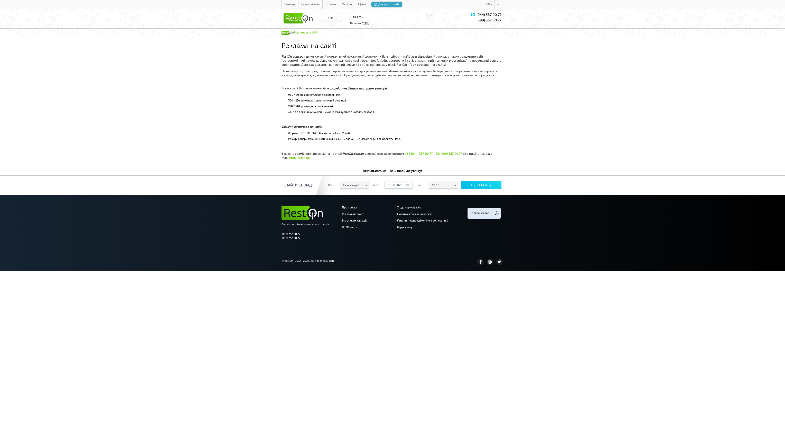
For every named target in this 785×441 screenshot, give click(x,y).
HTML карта (349, 227)
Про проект (349, 207)
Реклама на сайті (352, 214)
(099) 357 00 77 (489, 20)
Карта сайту (404, 227)
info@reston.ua (299, 158)
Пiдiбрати (479, 185)
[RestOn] (287, 33)
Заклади (290, 4)
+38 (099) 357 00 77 (448, 154)
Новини (330, 4)
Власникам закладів (354, 220)
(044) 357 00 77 (489, 15)
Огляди (347, 4)
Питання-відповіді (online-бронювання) (422, 220)
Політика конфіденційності (414, 214)
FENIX (366, 23)
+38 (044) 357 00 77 (419, 154)
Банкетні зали (310, 4)
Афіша (362, 4)
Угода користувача (409, 207)
